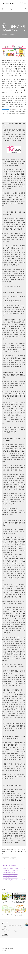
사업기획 (5, 865)
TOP (25, 949)
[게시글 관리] (8, 859)
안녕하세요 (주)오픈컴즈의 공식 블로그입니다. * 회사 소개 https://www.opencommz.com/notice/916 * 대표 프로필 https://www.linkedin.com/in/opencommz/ (12, 928)
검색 (21, 3)
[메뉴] (25, 3)
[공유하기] (6, 859)
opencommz (8, 3)
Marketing (18, 9)
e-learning (9, 9)
